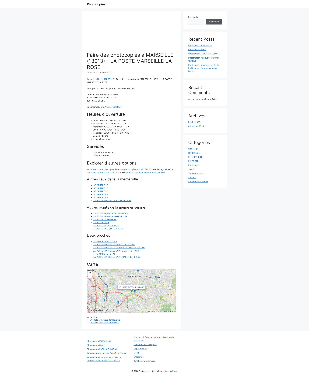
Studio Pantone (195, 173)
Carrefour (192, 149)
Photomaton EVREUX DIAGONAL (204, 54)
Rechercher (193, 17)
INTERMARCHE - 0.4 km (105, 241)
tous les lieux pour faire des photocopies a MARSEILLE (123, 169)
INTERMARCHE (100, 185)
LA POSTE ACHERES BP (104, 219)
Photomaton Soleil (197, 49)
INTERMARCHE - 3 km (104, 254)
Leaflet (152, 311)
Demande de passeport (145, 344)
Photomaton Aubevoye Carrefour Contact (107, 353)
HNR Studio (194, 153)
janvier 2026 (194, 122)
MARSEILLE (108, 79)
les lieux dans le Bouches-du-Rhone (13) (145, 172)
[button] (144, 286)
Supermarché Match (198, 181)
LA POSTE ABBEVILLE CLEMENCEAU (111, 213)
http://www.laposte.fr (111, 107)
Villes (98, 79)
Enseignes (139, 357)
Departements (140, 348)
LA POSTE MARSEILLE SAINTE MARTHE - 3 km (116, 251)
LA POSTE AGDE (101, 222)
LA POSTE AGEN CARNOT (106, 225)
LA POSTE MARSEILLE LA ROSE (131, 287)
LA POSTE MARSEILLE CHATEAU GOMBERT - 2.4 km (119, 247)
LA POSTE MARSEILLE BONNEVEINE (105, 320)
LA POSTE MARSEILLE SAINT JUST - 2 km (114, 244)
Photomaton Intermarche (200, 45)
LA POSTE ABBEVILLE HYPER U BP (110, 216)
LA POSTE (94, 317)
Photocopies (96, 4)
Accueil (90, 79)
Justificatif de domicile (144, 361)
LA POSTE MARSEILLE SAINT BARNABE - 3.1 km (116, 257)
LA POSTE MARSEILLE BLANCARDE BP (112, 200)
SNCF (191, 169)
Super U (192, 177)
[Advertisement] (131, 34)
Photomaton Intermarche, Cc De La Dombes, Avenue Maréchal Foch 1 (203, 68)
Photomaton (194, 165)
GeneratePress (170, 371)
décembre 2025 (196, 126)
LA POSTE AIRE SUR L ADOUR (108, 229)
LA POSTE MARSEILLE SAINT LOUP (104, 323)
